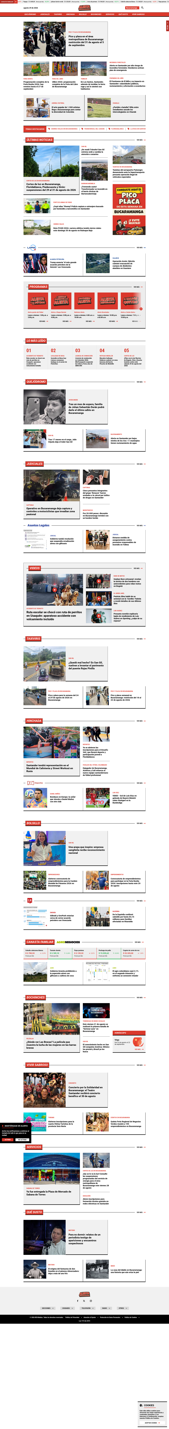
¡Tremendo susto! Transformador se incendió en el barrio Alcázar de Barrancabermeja (94, 190)
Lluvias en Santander (139, 129)
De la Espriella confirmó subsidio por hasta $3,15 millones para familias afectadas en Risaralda (123, 918)
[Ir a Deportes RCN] (35, 783)
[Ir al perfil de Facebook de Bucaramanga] (77, 1301)
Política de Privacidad (72, 1317)
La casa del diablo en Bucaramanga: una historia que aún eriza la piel (126, 1271)
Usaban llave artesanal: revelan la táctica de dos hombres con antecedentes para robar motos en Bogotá (127, 582)
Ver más (140, 140)
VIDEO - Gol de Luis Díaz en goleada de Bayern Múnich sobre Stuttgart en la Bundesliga (125, 799)
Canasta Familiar (7, 2)
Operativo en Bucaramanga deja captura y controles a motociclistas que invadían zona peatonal (50, 511)
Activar (8, 1140)
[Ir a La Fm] (31, 248)
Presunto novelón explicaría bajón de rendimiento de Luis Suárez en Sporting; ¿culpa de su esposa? (128, 617)
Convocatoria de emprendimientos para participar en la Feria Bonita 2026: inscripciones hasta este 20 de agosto (126, 882)
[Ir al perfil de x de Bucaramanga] (84, 1301)
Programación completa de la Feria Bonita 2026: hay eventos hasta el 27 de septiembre (36, 85)
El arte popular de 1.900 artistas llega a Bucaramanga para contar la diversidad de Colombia (66, 109)
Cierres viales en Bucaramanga (64, 129)
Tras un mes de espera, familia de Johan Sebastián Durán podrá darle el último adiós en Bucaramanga (86, 408)
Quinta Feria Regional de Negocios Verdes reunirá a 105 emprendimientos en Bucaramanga (126, 1123)
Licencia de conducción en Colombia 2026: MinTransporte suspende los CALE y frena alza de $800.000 (84, 362)
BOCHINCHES (96, 14)
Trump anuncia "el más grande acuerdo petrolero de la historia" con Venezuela (63, 264)
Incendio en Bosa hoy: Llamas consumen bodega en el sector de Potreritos (59, 361)
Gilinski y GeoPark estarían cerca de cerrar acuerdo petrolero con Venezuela (62, 917)
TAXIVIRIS (58, 14)
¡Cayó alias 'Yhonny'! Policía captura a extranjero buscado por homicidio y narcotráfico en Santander (78, 207)
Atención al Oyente (90, 1317)
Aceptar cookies (151, 1423)
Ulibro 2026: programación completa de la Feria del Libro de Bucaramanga (65, 84)
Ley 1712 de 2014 (84, 1321)
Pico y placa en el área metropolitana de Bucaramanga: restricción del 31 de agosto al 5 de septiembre (86, 41)
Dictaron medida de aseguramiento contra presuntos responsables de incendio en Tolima (124, 541)
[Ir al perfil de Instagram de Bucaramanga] (91, 1301)
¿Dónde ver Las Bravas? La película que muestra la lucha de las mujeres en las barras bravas (51, 1045)
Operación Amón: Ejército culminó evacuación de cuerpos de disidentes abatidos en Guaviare (124, 264)
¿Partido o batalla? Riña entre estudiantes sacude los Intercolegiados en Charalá (126, 109)
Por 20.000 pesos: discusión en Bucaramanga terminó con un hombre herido (95, 515)
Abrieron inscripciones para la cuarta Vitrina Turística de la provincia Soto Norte (61, 1123)
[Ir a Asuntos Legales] (38, 525)
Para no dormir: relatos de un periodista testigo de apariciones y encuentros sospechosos (84, 1239)
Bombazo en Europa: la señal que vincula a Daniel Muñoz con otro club (62, 799)
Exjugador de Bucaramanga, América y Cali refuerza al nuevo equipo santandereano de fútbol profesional (95, 771)
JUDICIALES (45, 14)
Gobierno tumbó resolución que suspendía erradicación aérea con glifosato (62, 541)
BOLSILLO (83, 14)
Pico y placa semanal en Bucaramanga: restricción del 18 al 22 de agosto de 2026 (126, 697)
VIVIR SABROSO (138, 14)
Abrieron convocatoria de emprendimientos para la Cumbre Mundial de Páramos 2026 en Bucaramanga (62, 882)
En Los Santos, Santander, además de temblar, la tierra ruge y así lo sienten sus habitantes (93, 85)
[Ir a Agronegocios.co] (68, 942)
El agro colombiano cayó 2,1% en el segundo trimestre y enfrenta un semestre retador (125, 973)
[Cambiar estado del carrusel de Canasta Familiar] (16, 2)
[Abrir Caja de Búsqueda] (142, 7)
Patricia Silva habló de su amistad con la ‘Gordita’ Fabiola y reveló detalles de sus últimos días (127, 600)
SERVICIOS (110, 14)
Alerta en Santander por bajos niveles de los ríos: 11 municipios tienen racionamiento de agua (125, 440)
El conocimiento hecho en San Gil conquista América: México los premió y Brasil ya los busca (96, 1048)
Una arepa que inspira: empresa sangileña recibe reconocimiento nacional (87, 850)
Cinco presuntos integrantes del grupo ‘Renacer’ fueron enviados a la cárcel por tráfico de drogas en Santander (96, 494)
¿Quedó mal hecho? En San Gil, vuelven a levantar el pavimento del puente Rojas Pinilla (86, 665)
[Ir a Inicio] (84, 8)
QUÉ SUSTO (123, 14)
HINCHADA (70, 14)
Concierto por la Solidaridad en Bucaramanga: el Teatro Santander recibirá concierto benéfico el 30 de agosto (86, 1092)
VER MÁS (42, 321)
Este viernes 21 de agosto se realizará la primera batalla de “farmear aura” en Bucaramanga (96, 1027)
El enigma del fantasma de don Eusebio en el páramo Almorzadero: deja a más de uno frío (63, 1271)
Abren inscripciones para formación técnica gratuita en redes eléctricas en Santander (96, 1201)
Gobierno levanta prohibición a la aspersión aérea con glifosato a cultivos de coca (63, 973)
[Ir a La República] (29, 901)
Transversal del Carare (94, 129)
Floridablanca (117, 129)
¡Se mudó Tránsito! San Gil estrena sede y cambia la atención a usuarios (92, 151)
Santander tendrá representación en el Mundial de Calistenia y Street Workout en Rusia (49, 768)
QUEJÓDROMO (30, 14)
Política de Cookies (152, 1418)
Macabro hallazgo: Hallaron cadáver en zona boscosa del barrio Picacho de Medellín (109, 361)
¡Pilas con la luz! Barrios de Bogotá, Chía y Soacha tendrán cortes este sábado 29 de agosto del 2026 (133, 362)
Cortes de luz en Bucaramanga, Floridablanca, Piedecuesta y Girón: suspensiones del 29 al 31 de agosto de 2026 (51, 187)
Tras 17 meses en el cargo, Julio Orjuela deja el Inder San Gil (62, 440)
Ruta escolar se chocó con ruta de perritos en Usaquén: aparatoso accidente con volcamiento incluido (35, 362)
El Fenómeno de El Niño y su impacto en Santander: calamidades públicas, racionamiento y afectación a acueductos (127, 83)
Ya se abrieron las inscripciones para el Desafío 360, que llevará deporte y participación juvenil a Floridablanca (95, 752)
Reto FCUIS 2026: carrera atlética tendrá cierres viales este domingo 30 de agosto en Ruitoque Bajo (77, 229)
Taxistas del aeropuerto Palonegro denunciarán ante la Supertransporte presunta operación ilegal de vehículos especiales (129, 173)
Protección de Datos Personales (110, 1317)
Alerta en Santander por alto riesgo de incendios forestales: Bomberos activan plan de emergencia (127, 67)
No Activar (22, 1140)
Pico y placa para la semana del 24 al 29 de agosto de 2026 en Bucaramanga (63, 697)
